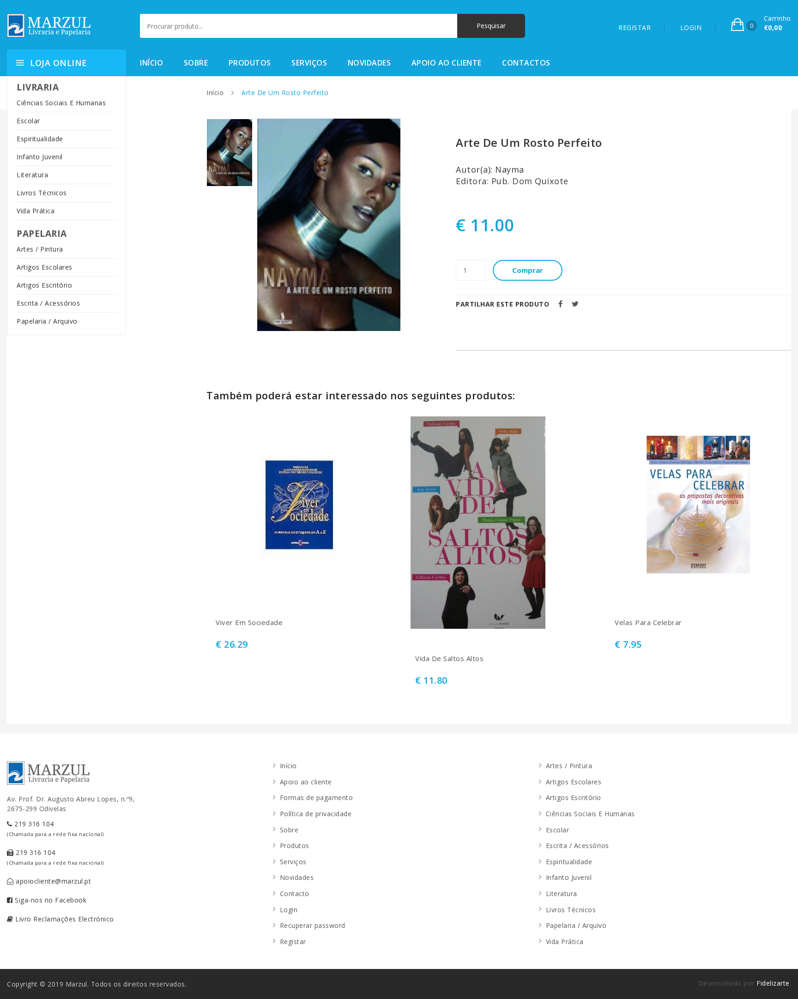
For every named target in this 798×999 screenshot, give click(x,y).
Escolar (28, 120)
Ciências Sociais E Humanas (61, 102)
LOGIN (691, 27)
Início (151, 63)
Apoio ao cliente (446, 63)
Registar (293, 941)
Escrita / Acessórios (48, 303)
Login (289, 909)
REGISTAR (634, 27)
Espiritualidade (40, 138)
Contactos (526, 63)
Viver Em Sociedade (249, 622)
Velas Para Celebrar (648, 622)
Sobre (196, 63)
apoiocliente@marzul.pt (52, 881)
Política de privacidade (316, 813)
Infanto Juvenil (40, 156)
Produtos (250, 63)
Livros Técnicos (42, 192)
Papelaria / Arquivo (47, 321)
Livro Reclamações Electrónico (63, 919)
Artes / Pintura (40, 249)
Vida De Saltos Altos (449, 658)
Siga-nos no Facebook (50, 900)
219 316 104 (55, 828)
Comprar (527, 270)
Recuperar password (312, 925)
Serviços (309, 63)
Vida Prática (35, 210)
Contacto (294, 893)
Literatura (32, 174)
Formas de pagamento (316, 797)
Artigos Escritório (44, 285)
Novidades (369, 63)
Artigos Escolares (45, 267)
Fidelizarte (773, 983)
